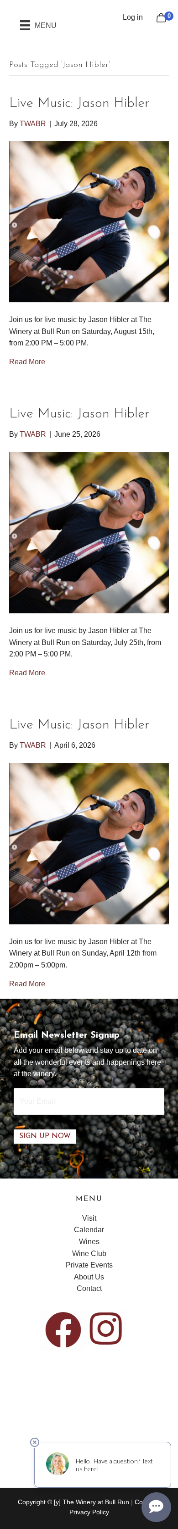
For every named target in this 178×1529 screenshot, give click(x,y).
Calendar (89, 1230)
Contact (89, 1288)
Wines (89, 1241)
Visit (89, 1218)
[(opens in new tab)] (63, 1330)
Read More (27, 362)
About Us (89, 1277)
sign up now (45, 1136)
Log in (133, 17)
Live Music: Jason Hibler (79, 103)
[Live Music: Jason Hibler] (89, 221)
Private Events (89, 1265)
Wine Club (89, 1253)
